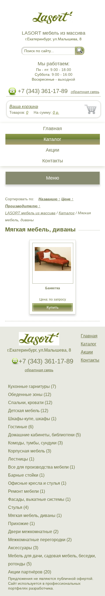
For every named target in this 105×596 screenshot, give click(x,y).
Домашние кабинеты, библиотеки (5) (44, 435)
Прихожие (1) (21, 523)
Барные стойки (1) (26, 475)
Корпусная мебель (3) (29, 451)
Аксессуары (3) (23, 547)
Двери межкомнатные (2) (33, 531)
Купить (52, 307)
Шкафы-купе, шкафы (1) (32, 418)
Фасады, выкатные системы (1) (39, 499)
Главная (52, 128)
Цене (67, 199)
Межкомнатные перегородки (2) (40, 539)
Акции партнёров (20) (29, 572)
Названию (49, 199)
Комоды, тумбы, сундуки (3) (35, 443)
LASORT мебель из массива (30, 213)
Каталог (52, 139)
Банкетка (52, 288)
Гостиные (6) (20, 426)
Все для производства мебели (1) (41, 467)
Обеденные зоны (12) (29, 394)
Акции (52, 150)
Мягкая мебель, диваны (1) (35, 515)
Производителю (22, 206)
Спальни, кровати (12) (30, 402)
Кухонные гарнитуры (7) (32, 386)
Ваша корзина (23, 106)
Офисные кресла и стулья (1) (37, 483)
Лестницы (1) (21, 459)
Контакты (52, 160)
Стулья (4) (18, 507)
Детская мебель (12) (28, 410)
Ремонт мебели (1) (26, 491)
